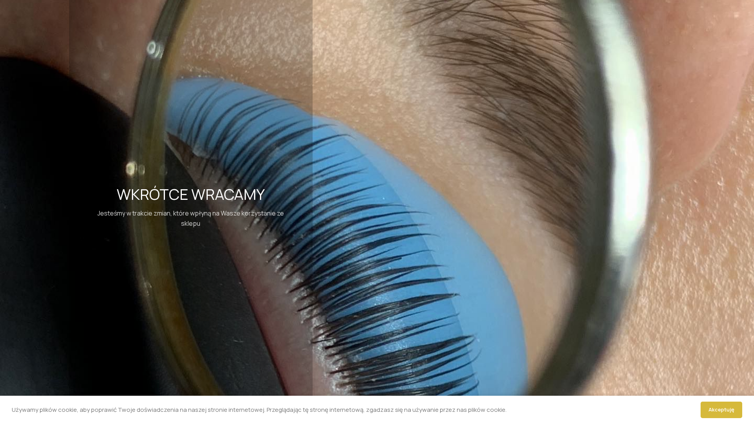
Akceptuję (721, 409)
